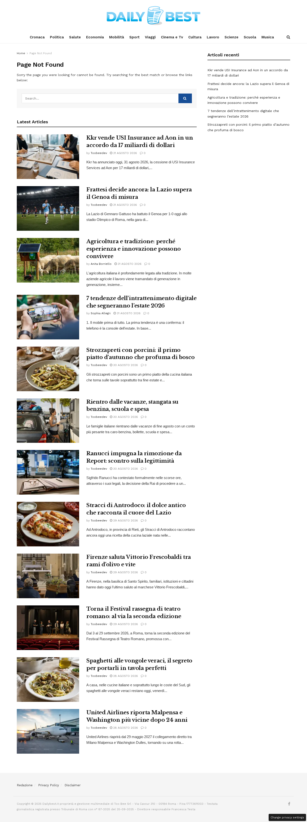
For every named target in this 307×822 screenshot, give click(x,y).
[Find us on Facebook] (289, 804)
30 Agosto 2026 (125, 365)
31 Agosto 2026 (124, 153)
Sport (134, 37)
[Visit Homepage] (153, 15)
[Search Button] (288, 37)
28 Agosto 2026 (125, 676)
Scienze (231, 37)
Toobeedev (99, 153)
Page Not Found (41, 53)
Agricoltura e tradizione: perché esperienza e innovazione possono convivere (133, 249)
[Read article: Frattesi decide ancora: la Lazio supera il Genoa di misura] (48, 208)
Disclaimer (73, 785)
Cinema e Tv (172, 37)
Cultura (194, 37)
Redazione (25, 785)
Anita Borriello (101, 264)
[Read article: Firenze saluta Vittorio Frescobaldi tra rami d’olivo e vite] (48, 576)
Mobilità (116, 37)
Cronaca (37, 37)
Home (21, 53)
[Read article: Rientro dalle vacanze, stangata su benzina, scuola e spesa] (48, 420)
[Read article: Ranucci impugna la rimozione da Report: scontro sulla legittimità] (48, 472)
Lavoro (213, 37)
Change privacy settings (287, 817)
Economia (95, 37)
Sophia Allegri (101, 313)
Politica (57, 37)
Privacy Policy (48, 785)
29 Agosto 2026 (125, 520)
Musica (267, 37)
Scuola (250, 37)
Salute (75, 37)
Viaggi (150, 37)
